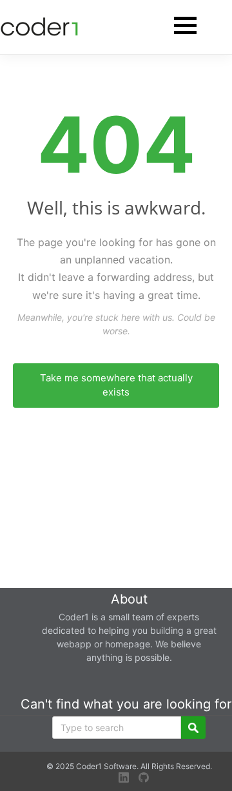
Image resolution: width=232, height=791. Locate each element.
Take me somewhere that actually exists (116, 385)
